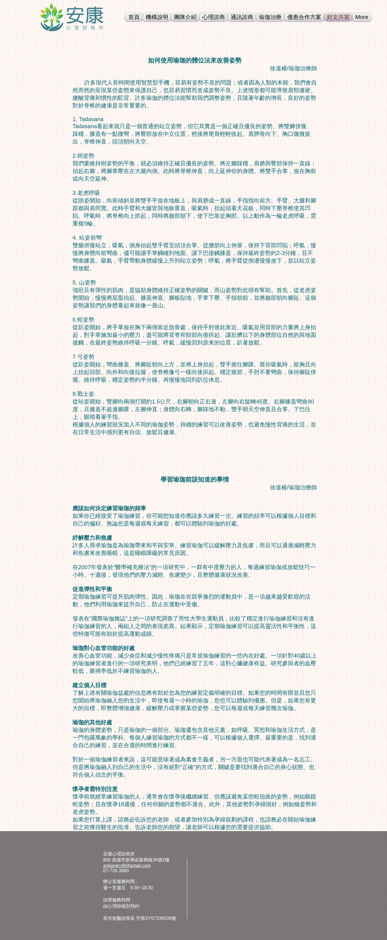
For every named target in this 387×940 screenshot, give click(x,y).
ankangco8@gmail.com (127, 865)
